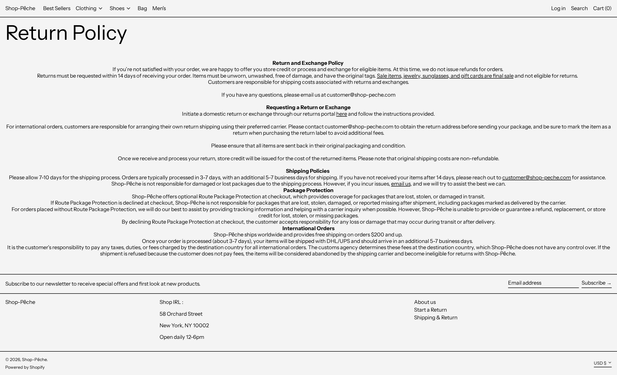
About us (425, 302)
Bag (142, 8)
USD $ (600, 363)
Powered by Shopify (25, 367)
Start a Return (430, 310)
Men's (159, 8)
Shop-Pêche (20, 8)
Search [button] (579, 8)
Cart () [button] (602, 8)
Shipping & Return (435, 317)
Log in (558, 8)
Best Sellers (56, 8)
